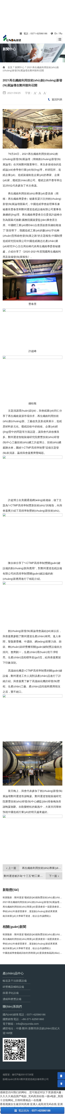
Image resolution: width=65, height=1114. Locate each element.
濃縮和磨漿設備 (12, 999)
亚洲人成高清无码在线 (43, 1104)
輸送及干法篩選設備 (15, 980)
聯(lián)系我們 (12, 1006)
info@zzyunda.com (27, 1024)
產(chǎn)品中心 (13, 973)
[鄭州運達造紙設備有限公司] (12, 38)
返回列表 (55, 99)
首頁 (10, 67)
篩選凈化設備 (11, 993)
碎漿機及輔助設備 (13, 987)
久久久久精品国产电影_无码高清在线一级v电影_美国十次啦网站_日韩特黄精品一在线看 (31, 1098)
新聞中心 (19, 67)
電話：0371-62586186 (33, 33)
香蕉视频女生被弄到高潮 (14, 1104)
